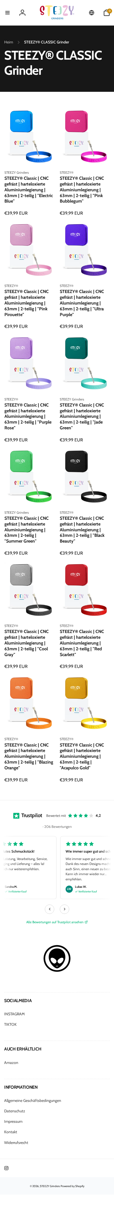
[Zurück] (49, 909)
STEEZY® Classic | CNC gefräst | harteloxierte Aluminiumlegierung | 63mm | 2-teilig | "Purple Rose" (27, 416)
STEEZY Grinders (50, 1186)
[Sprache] (91, 12)
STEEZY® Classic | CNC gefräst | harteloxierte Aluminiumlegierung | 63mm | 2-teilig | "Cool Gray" (26, 643)
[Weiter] (64, 909)
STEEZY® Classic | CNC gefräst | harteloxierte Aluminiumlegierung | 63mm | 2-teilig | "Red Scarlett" (82, 643)
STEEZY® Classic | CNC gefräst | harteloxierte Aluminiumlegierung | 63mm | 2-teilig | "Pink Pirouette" (26, 303)
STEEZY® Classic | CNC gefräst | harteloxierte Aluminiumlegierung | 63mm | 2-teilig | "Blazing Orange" (28, 756)
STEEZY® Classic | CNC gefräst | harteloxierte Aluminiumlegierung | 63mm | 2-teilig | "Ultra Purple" (82, 303)
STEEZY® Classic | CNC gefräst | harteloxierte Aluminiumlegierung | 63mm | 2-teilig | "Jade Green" (82, 416)
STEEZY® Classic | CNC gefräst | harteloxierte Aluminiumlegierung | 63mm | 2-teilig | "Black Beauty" (82, 530)
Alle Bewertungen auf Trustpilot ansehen (55, 922)
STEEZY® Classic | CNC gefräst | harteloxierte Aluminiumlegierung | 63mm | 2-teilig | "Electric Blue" (28, 190)
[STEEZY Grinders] (57, 970)
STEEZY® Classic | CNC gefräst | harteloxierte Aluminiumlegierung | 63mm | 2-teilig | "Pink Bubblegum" (82, 190)
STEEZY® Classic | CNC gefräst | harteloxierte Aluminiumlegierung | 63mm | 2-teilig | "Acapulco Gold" (82, 756)
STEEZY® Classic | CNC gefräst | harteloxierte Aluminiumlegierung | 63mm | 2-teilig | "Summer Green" (26, 530)
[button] (7, 13)
